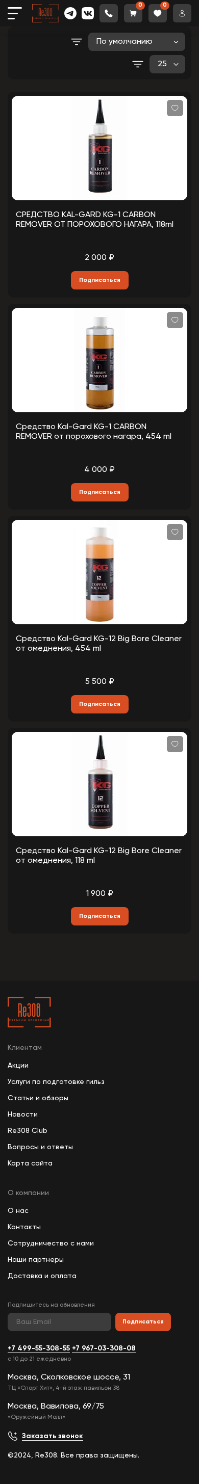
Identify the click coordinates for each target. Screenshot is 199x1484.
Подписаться (143, 1322)
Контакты (24, 1227)
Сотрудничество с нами (51, 1243)
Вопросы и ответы (40, 1147)
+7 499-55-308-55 (39, 1348)
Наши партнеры (36, 1259)
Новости (23, 1114)
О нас (18, 1210)
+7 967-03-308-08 (104, 1348)
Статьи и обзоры (38, 1098)
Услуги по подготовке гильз (56, 1081)
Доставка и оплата (42, 1276)
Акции (18, 1065)
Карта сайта (30, 1163)
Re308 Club (27, 1130)
